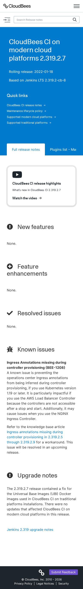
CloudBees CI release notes (24, 105)
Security (63, 583)
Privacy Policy (23, 583)
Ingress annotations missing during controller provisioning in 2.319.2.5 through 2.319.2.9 (35, 437)
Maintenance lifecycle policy (25, 111)
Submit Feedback (63, 572)
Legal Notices (45, 583)
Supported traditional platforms (27, 122)
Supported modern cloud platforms (29, 117)
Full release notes (26, 149)
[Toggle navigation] (77, 6)
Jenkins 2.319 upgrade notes (30, 529)
